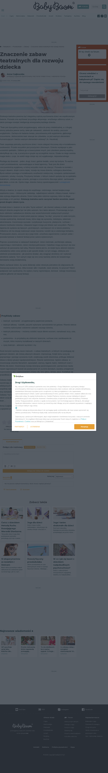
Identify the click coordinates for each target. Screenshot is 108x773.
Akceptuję (84, 427)
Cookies (28, 421)
